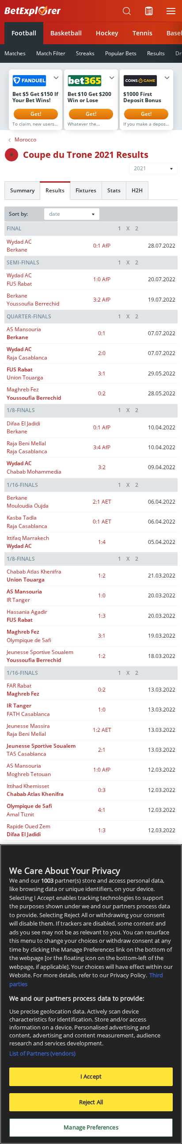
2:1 (102, 501)
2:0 (102, 353)
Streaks (85, 53)
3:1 (102, 373)
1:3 (102, 616)
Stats (114, 190)
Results (156, 53)
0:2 (102, 393)
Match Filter (50, 53)
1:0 (101, 279)
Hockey (107, 33)
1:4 (102, 542)
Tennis (142, 33)
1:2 (102, 575)
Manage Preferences (91, 1127)
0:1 (101, 245)
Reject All (91, 1102)
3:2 (101, 299)
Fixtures (86, 190)
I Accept (91, 1076)
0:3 (102, 790)
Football (23, 33)
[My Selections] (149, 11)
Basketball (66, 33)
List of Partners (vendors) (42, 1053)
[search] (127, 11)
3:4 (101, 447)
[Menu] (171, 11)
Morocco (25, 140)
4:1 (102, 810)
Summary (22, 190)
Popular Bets (120, 53)
